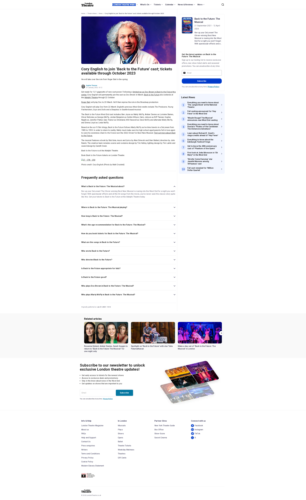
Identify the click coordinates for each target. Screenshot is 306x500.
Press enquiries (88, 446)
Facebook (199, 425)
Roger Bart (85, 102)
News (101, 13)
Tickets (157, 4)
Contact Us (86, 441)
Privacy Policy (213, 87)
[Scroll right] (221, 333)
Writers (84, 450)
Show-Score (159, 433)
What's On (144, 4)
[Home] (87, 4)
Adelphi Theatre (91, 97)
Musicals (122, 425)
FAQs (83, 433)
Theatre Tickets (124, 446)
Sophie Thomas (91, 85)
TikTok (197, 433)
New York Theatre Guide (164, 425)
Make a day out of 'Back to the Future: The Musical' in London (197, 347)
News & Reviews (185, 4)
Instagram (199, 429)
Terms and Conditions (90, 454)
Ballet (120, 441)
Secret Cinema (160, 437)
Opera (120, 437)
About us (85, 429)
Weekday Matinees (126, 450)
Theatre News (92, 13)
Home (83, 13)
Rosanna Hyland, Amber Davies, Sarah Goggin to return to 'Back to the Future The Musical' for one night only (106, 348)
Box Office (159, 429)
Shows (121, 433)
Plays (120, 429)
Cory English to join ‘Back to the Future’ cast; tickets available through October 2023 (134, 13)
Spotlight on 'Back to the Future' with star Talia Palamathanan (152, 347)
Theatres (121, 454)
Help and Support (88, 437)
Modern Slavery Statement (92, 466)
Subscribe (201, 81)
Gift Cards (122, 458)
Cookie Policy (87, 462)
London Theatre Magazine (92, 425)
